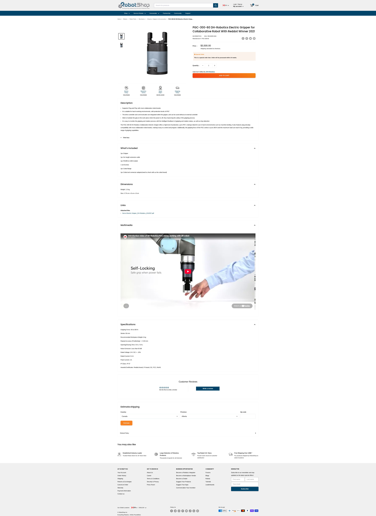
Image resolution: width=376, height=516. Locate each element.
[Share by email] (254, 38)
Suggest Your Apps (182, 484)
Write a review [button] (208, 388)
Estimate (126, 423)
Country (123, 412)
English (142, 507)
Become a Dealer (181, 478)
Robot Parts (133, 19)
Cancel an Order (123, 484)
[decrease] (203, 65)
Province (183, 412)
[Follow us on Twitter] (175, 511)
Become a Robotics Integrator (185, 472)
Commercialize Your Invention (185, 488)
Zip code (243, 412)
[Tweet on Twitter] (250, 38)
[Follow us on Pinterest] (182, 511)
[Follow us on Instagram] (179, 511)
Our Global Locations (123, 507)
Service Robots (139, 13)
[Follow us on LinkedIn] (194, 511)
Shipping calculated (207, 48)
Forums (208, 472)
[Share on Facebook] (243, 38)
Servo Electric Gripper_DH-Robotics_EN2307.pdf (138, 213)
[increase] (215, 65)
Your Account (122, 472)
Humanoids (153, 13)
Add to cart (224, 75)
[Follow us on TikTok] (190, 511)
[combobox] (183, 5)
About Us (150, 472)
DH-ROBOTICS (197, 36)
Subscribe (245, 489)
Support (187, 13)
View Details (126, 95)
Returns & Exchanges (125, 481)
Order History (122, 475)
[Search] (215, 5)
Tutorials (208, 481)
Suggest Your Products (183, 481)
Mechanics (142, 19)
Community (178, 13)
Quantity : (196, 65)
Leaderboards (210, 484)
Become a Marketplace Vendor (186, 475)
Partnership (166, 13)
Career (149, 475)
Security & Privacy (153, 481)
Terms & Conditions (153, 478)
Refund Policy (124, 433)
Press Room (151, 484)
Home (119, 19)
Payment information (124, 491)
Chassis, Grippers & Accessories (156, 19)
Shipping (120, 478)
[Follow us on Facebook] (171, 511)
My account (237, 6)
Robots (125, 19)
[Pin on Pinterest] (246, 38)
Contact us (121, 494)
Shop (126, 13)
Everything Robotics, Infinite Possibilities (129, 515)
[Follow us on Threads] (197, 511)
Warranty (120, 488)
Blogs (207, 475)
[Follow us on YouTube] (186, 511)
